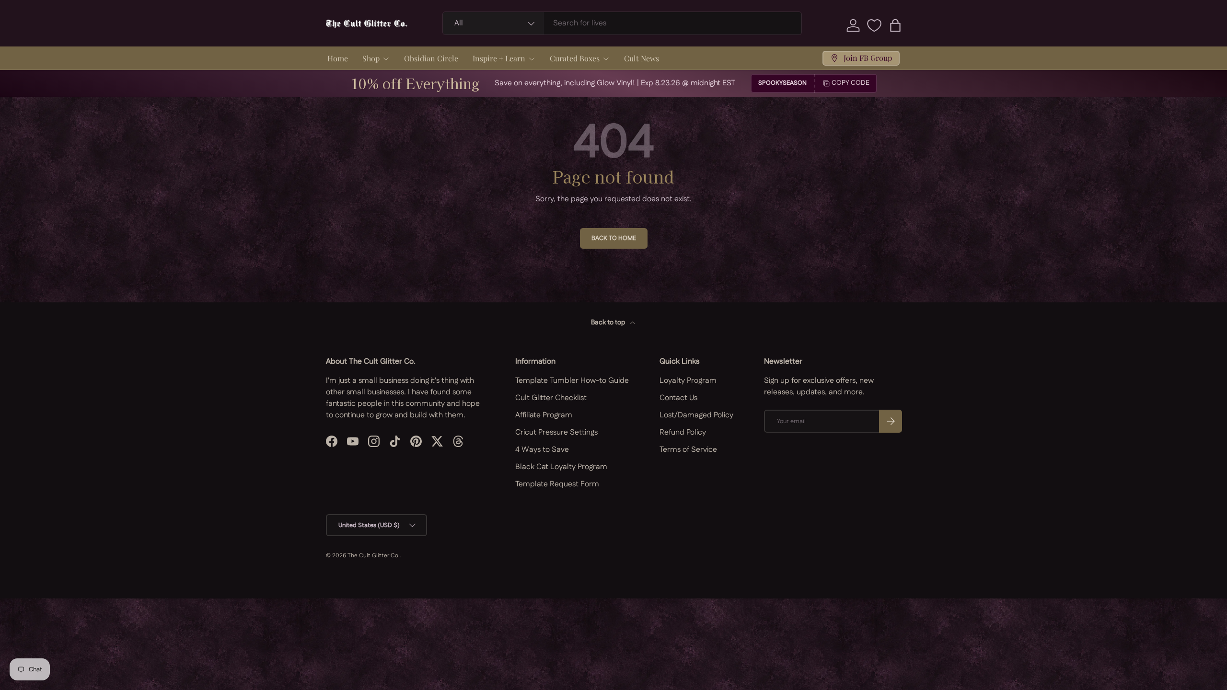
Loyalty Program (688, 380)
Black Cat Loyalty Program (561, 466)
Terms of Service (688, 449)
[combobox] (622, 23)
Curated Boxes (575, 58)
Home (337, 58)
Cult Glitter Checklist (551, 397)
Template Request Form (557, 484)
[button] (895, 25)
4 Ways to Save (542, 449)
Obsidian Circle (431, 58)
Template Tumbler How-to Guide (572, 380)
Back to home (613, 238)
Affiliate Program (543, 415)
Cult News (641, 58)
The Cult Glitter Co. (373, 556)
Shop (371, 58)
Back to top (608, 322)
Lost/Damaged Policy (696, 415)
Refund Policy (683, 432)
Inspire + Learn (499, 58)
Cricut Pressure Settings (556, 432)
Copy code (850, 83)
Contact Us (678, 397)
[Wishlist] (874, 25)
